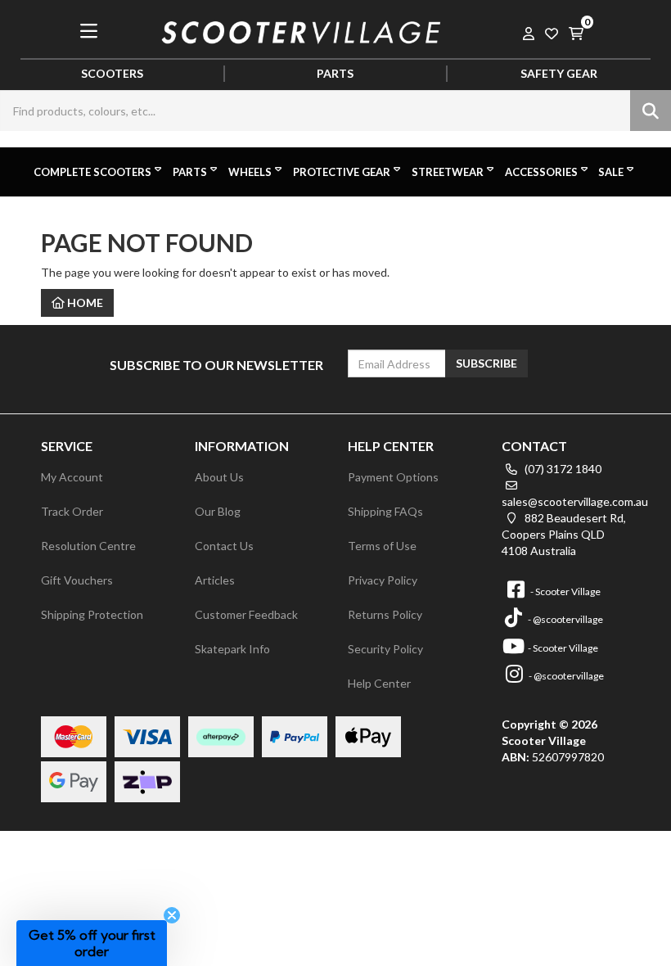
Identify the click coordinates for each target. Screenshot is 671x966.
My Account (72, 477)
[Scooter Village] (301, 30)
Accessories (541, 171)
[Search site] (650, 110)
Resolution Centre (88, 546)
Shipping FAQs (385, 511)
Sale (611, 171)
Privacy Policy (382, 580)
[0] (576, 31)
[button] (91, 943)
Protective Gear (341, 171)
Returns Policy (385, 614)
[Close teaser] (172, 915)
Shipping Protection (92, 614)
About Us (219, 477)
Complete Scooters (92, 171)
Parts (190, 171)
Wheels (250, 171)
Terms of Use (382, 546)
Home (84, 302)
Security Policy (385, 649)
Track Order (72, 511)
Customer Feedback (246, 614)
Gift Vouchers (77, 580)
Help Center (379, 683)
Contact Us (224, 546)
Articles (215, 580)
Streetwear (448, 171)
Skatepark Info (232, 649)
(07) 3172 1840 (561, 469)
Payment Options (393, 477)
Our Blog (218, 511)
